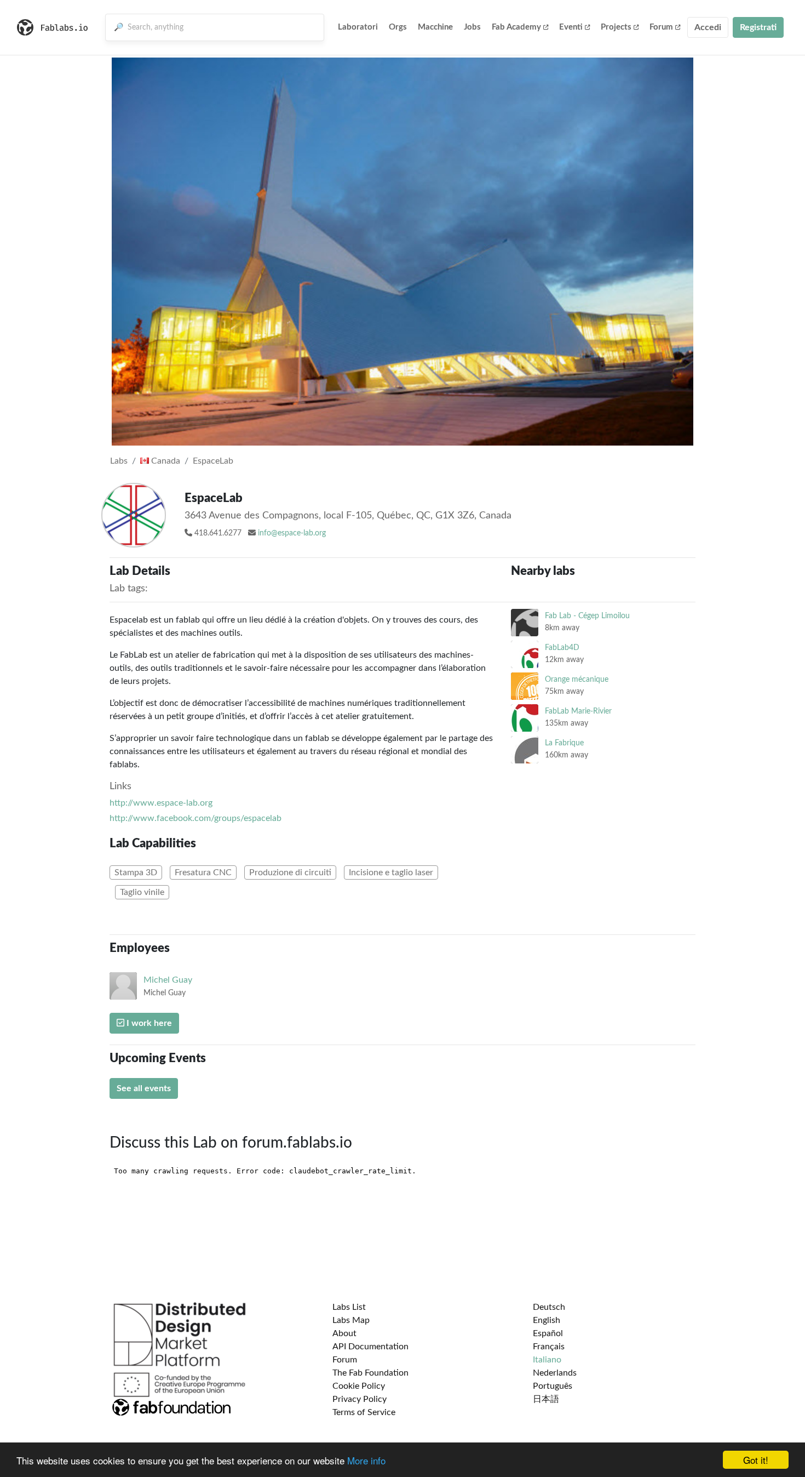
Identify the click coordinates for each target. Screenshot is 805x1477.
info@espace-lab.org (292, 533)
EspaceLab (213, 461)
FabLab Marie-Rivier (578, 711)
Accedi (707, 27)
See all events (144, 1088)
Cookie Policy (358, 1386)
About (344, 1333)
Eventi (571, 27)
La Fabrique (564, 743)
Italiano (547, 1359)
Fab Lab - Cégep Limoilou (587, 616)
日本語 (546, 1399)
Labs (119, 461)
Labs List (349, 1307)
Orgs (398, 27)
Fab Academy (516, 27)
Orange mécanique (576, 679)
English (546, 1320)
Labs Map (351, 1320)
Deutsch (549, 1307)
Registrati (758, 27)
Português (552, 1386)
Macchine (435, 27)
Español (548, 1333)
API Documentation (370, 1346)
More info (366, 1460)
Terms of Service (363, 1412)
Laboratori (358, 27)
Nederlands (555, 1372)
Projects (616, 27)
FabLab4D (562, 647)
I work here (148, 1023)
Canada (164, 461)
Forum (661, 27)
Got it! (755, 1460)
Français (549, 1346)
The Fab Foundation (370, 1372)
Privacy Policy (359, 1399)
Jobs (472, 27)
